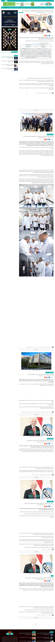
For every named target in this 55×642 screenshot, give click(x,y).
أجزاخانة (37, 7)
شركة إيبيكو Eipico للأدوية (43, 474)
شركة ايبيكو (33, 474)
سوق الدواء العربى (23, 7)
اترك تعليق (36, 110)
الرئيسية (52, 7)
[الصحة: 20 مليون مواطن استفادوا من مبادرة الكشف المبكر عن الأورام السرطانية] (16, 65)
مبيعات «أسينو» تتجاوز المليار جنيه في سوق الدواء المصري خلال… (8, 57)
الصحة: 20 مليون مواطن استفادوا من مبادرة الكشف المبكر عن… (8, 65)
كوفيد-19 (34, 7)
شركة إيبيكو (48, 474)
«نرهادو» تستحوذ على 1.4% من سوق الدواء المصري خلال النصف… (8, 61)
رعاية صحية (41, 7)
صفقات (31, 7)
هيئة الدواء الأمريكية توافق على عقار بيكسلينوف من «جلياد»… (8, 69)
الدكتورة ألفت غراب (41, 347)
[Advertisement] (36, 71)
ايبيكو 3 (35, 347)
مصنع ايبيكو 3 (28, 347)
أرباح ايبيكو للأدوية (49, 549)
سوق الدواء (32, 347)
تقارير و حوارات (45, 7)
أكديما (50, 347)
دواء (46, 372)
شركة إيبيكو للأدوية (37, 474)
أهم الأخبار (22, 12)
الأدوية (48, 347)
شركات (49, 7)
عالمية (28, 7)
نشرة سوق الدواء (11, 7)
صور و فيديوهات (16, 7)
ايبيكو (37, 347)
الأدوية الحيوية (45, 347)
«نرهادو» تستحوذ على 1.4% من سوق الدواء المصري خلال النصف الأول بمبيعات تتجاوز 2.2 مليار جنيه (36, 0)
